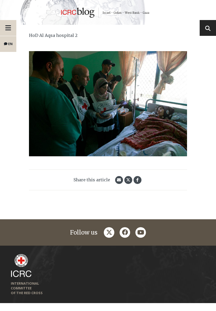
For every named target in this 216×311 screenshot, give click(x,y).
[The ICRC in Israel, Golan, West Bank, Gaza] (108, 12)
